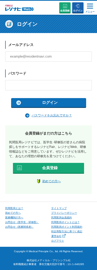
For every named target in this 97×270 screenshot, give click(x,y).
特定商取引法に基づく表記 (66, 231)
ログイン (78, 10)
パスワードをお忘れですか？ (52, 115)
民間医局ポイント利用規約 (66, 226)
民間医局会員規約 (61, 217)
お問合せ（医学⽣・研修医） (22, 222)
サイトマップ (59, 208)
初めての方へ (51, 181)
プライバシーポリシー (64, 212)
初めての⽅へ (13, 212)
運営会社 (56, 236)
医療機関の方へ (14, 217)
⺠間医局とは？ (14, 208)
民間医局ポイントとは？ (65, 222)
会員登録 (65, 10)
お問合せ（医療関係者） (19, 226)
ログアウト (57, 240)
